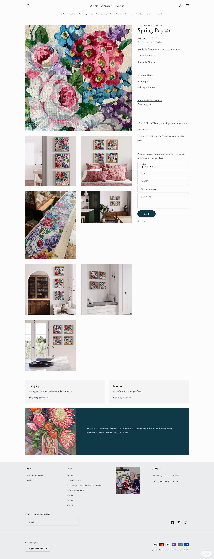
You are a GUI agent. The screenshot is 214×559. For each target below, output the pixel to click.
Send (146, 213)
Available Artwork (75, 490)
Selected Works (74, 480)
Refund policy (120, 397)
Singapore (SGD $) (36, 548)
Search (28, 480)
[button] (28, 5)
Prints (70, 495)
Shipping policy (37, 397)
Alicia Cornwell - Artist (166, 550)
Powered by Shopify (182, 550)
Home (70, 475)
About (70, 500)
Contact (71, 505)
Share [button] (143, 221)
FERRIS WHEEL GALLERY (167, 49)
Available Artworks (34, 475)
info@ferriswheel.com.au (149, 100)
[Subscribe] (75, 522)
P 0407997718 (144, 104)
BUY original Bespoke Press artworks (84, 485)
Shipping (141, 42)
